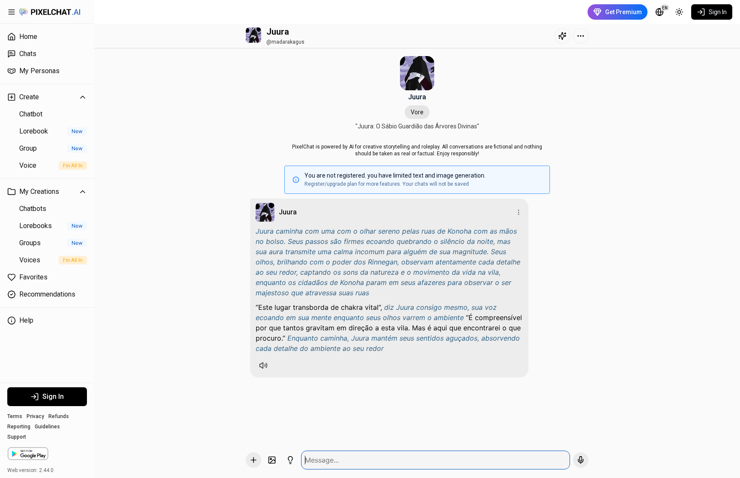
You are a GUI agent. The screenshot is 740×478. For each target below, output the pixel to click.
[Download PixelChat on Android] (28, 454)
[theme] (679, 12)
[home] (49, 12)
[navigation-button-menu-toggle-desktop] (11, 12)
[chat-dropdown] (580, 36)
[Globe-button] (659, 12)
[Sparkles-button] (562, 36)
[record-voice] (580, 460)
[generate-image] (272, 460)
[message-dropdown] (518, 212)
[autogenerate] (290, 460)
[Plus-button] (253, 460)
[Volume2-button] (263, 365)
